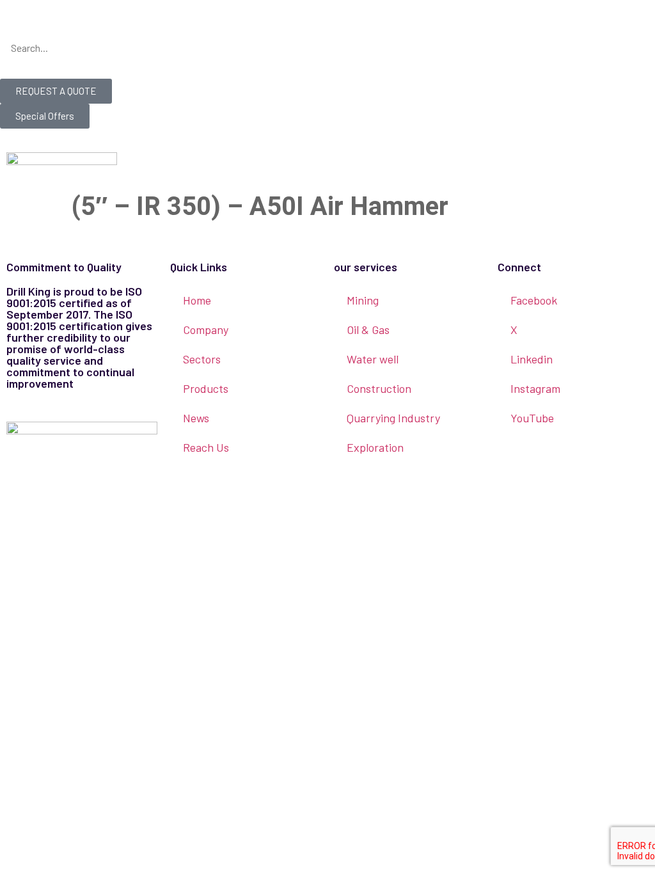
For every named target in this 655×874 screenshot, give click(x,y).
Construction (379, 388)
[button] (327, 26)
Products (205, 388)
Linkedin (531, 359)
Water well (373, 359)
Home (197, 300)
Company (205, 329)
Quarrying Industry (393, 418)
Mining (363, 300)
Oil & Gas (368, 329)
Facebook (533, 300)
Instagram (535, 388)
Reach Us (206, 447)
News (196, 418)
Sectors (202, 359)
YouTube (532, 418)
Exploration (375, 447)
